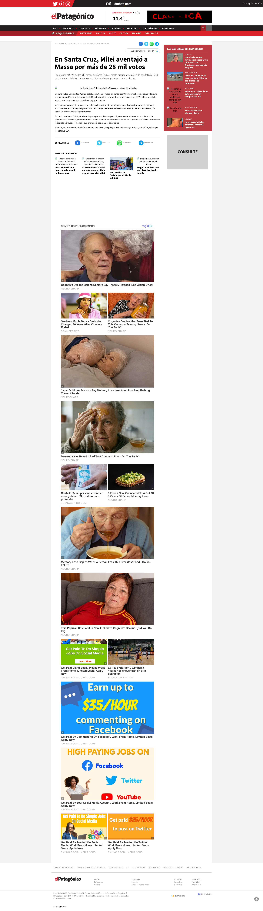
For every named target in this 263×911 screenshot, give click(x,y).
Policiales (84, 28)
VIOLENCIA (188, 119)
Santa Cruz (132, 28)
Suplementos (196, 879)
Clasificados (168, 28)
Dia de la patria (138, 867)
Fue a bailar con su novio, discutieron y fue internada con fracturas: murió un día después (196, 62)
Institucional (196, 885)
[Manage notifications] (256, 899)
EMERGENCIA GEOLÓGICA (173, 867)
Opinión (97, 885)
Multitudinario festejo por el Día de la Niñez (120, 175)
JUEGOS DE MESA (194, 867)
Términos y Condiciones (140, 885)
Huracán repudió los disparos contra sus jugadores (194, 125)
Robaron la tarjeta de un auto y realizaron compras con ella (196, 94)
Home (55, 28)
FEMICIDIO (188, 54)
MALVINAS (136, 33)
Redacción (178, 885)
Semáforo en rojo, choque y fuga (193, 111)
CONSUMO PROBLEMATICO (63, 867)
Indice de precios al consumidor (91, 867)
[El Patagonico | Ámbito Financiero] (123, 3)
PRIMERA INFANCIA (116, 867)
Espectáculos (150, 28)
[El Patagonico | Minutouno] (108, 3)
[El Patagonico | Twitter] (55, 3)
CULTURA (124, 33)
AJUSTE (112, 33)
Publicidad (196, 882)
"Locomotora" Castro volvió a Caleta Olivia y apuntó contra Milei (93, 170)
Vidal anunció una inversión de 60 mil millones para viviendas (65, 171)
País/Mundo (100, 28)
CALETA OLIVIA (151, 33)
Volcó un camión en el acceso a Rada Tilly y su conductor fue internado (196, 79)
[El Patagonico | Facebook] (61, 3)
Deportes (116, 28)
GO (127, 867)
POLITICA (100, 33)
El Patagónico (60, 43)
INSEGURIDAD (86, 33)
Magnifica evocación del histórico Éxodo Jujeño (148, 170)
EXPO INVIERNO (154, 867)
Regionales (68, 28)
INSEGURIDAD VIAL (191, 73)
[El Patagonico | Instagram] (67, 3)
